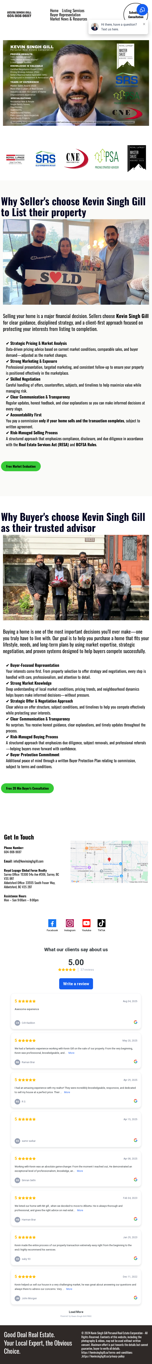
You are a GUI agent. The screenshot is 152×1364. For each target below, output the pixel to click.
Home (54, 10)
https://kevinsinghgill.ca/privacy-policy (103, 1356)
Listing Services (73, 10)
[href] (109, 862)
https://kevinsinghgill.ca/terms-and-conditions (106, 1352)
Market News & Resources (68, 19)
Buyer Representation (65, 15)
